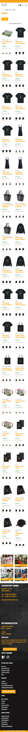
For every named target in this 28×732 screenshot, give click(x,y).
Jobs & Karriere (5, 673)
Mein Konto (4, 684)
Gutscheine (4, 709)
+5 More (16, 55)
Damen (3, 701)
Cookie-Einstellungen (6, 726)
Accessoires (4, 707)
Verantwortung (5, 668)
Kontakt (3, 681)
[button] (23, 5)
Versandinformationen (7, 686)
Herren (3, 703)
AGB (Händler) (5, 720)
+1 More (16, 349)
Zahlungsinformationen (7, 688)
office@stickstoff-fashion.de (9, 600)
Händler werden (5, 671)
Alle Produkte (4, 699)
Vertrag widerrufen (8, 691)
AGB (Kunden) (4, 718)
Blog (2, 675)
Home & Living (5, 705)
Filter (5, 19)
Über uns (3, 666)
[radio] (3, 53)
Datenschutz (4, 724)
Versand (3, 49)
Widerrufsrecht (5, 716)
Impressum (4, 722)
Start (2, 10)
